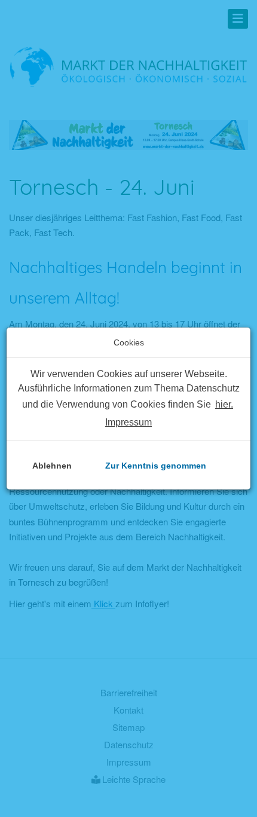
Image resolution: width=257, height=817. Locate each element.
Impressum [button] (128, 422)
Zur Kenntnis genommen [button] (155, 465)
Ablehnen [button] (52, 465)
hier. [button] (224, 404)
